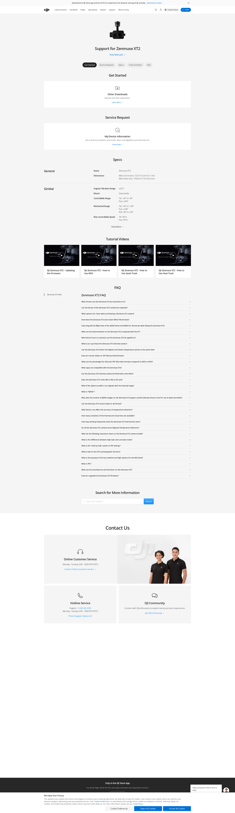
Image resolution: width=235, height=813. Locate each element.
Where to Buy (123, 10)
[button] (226, 790)
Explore (103, 10)
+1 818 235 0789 (84, 608)
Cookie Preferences (102, 801)
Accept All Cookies (177, 808)
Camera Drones (60, 10)
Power (82, 10)
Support (112, 10)
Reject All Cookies (148, 808)
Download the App (154, 3)
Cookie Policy (138, 804)
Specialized (92, 10)
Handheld (73, 10)
